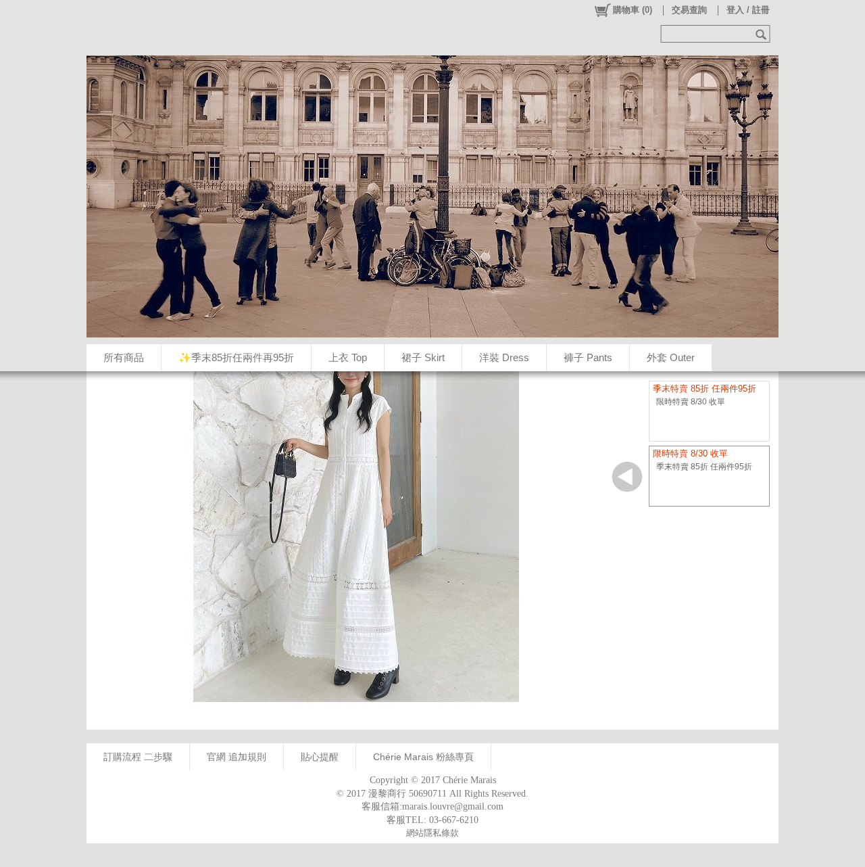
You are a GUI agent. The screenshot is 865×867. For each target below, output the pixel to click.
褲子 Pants (588, 357)
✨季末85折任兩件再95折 (236, 357)
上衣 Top (347, 357)
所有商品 (123, 357)
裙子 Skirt (423, 357)
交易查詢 (689, 10)
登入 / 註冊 (748, 10)
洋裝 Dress (504, 357)
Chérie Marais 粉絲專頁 (423, 756)
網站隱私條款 (432, 833)
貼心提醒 (320, 756)
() (632, 10)
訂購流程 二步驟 (137, 756)
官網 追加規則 (236, 756)
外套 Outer (671, 357)
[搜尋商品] (762, 34)
